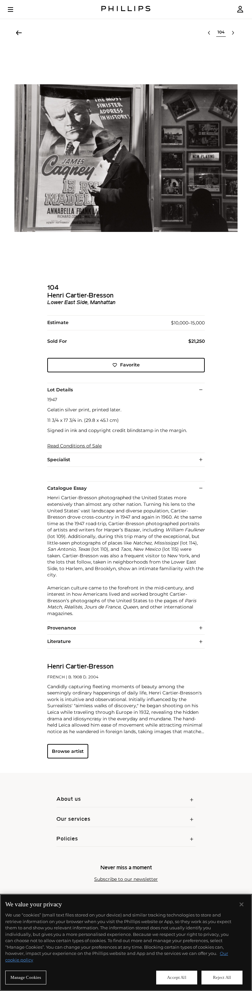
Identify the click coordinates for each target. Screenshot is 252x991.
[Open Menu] (15, 9)
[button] (126, 158)
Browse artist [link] (68, 751)
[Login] (240, 9)
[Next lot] (233, 32)
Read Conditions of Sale (74, 446)
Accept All (176, 977)
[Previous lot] (209, 32)
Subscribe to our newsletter (126, 879)
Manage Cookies (25, 977)
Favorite (130, 365)
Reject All (222, 977)
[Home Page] (126, 9)
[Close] (241, 904)
